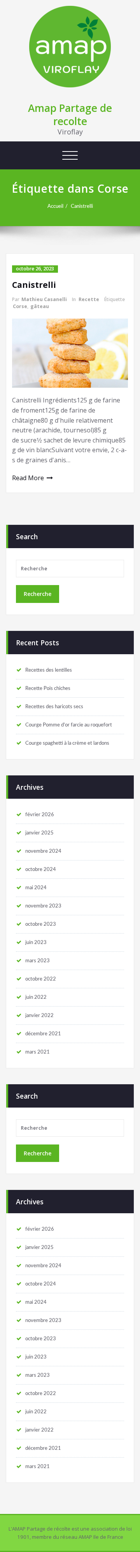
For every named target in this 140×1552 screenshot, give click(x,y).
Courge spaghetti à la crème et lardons (67, 743)
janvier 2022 (39, 1015)
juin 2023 (36, 942)
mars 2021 (37, 1052)
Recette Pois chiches (47, 688)
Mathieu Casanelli (44, 299)
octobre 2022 (40, 979)
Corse (20, 306)
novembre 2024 (43, 851)
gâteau (39, 306)
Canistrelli (82, 206)
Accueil (55, 206)
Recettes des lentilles (48, 670)
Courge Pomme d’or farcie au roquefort (68, 725)
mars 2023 (37, 960)
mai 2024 (36, 887)
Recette (89, 299)
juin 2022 (36, 997)
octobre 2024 (40, 869)
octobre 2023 (40, 924)
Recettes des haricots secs (54, 706)
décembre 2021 (43, 1033)
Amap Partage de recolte (70, 114)
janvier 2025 (39, 833)
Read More (28, 478)
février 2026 (39, 814)
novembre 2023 (43, 906)
